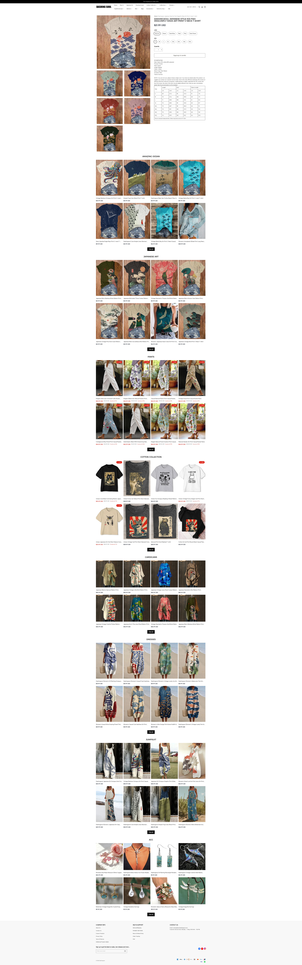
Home (115, 5)
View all (151, 249)
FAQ (134, 939)
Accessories (149, 8)
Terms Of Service (100, 939)
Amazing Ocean (140, 5)
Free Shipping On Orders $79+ (151, 1)
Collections (162, 5)
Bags (142, 8)
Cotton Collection (151, 5)
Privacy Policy (99, 936)
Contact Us (98, 930)
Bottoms (129, 8)
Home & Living (160, 8)
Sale (169, 8)
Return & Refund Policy (138, 933)
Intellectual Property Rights (102, 941)
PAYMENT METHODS (138, 930)
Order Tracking (136, 936)
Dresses (171, 5)
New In (122, 5)
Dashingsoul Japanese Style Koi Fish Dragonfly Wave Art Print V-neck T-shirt (177, 16)
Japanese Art (129, 5)
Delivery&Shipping (137, 927)
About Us (98, 927)
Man (136, 8)
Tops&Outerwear (118, 8)
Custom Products (100, 933)
